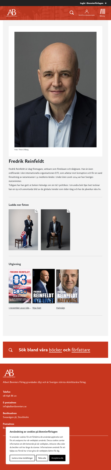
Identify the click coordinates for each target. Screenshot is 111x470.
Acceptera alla (57, 458)
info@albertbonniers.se (14, 406)
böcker (55, 349)
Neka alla (42, 458)
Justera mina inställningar (22, 458)
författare (81, 349)
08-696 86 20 (9, 395)
